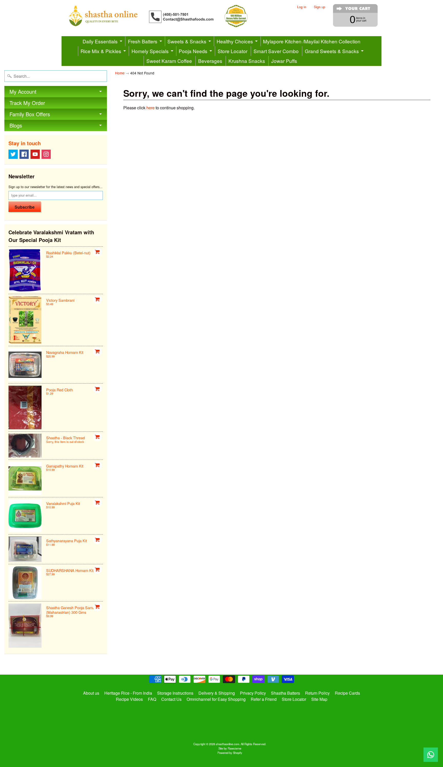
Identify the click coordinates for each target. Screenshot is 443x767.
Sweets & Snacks (186, 41)
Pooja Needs (193, 50)
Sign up (319, 7)
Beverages (210, 60)
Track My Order (27, 102)
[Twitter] (13, 154)
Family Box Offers (29, 114)
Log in (301, 7)
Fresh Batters (142, 41)
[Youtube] (35, 154)
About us (91, 693)
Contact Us (171, 699)
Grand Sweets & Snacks (332, 50)
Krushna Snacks (246, 60)
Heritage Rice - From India (128, 693)
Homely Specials (150, 50)
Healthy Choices (235, 41)
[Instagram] (46, 154)
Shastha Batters (285, 693)
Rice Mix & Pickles (100, 50)
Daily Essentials (100, 41)
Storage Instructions (175, 693)
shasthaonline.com (227, 744)
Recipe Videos (129, 699)
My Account (22, 91)
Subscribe (25, 207)
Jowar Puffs (284, 60)
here (150, 108)
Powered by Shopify (229, 753)
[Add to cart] (97, 252)
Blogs (15, 125)
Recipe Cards (347, 693)
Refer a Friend (264, 699)
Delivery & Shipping (216, 693)
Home (120, 72)
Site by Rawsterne (229, 748)
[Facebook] (24, 154)
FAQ (152, 699)
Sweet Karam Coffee (169, 60)
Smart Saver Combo (276, 50)
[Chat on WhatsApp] (431, 754)
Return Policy (317, 693)
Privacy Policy (253, 693)
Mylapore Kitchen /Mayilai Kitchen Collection (311, 41)
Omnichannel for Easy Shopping (216, 699)
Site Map (319, 699)
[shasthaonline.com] (167, 16)
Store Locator (232, 50)
